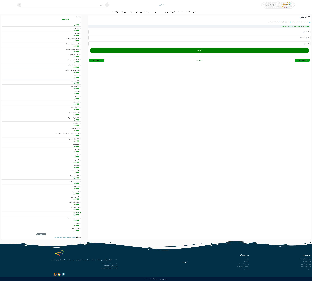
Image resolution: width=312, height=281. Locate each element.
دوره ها (154, 12)
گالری (173, 12)
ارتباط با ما (115, 12)
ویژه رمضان (139, 12)
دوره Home (78, 17)
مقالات (189, 12)
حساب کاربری (162, 5)
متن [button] (305, 43)
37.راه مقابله (284, 26)
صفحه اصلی (196, 12)
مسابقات (131, 12)
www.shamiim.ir (107, 264)
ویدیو (166, 12)
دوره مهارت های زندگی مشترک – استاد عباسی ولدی (65, 237)
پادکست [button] (303, 38)
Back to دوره (199, 60)
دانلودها (161, 12)
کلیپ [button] (305, 32)
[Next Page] (37, 234)
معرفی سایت (124, 12)
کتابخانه (181, 12)
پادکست (146, 12)
